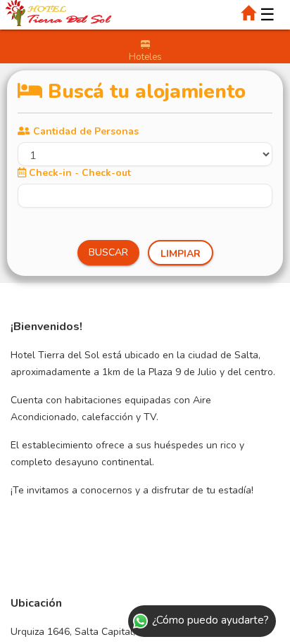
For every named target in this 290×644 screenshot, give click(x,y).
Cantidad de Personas (86, 131)
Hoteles (145, 57)
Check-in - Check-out (80, 172)
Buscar (108, 252)
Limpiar (180, 253)
